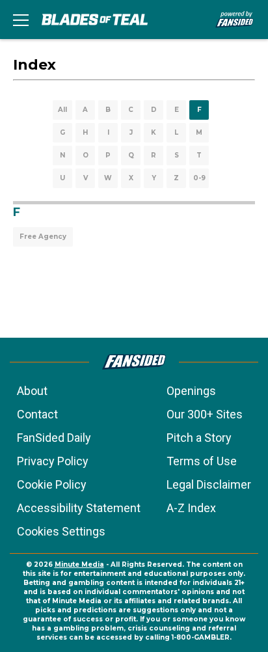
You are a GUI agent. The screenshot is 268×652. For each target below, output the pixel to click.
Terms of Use (202, 461)
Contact (37, 414)
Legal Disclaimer (209, 484)
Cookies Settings (61, 531)
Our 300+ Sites (205, 414)
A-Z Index (191, 508)
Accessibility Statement (79, 508)
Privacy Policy (52, 461)
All (62, 109)
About (32, 391)
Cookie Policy (52, 484)
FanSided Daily (54, 437)
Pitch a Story (199, 437)
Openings (191, 391)
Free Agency (43, 236)
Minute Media (79, 564)
